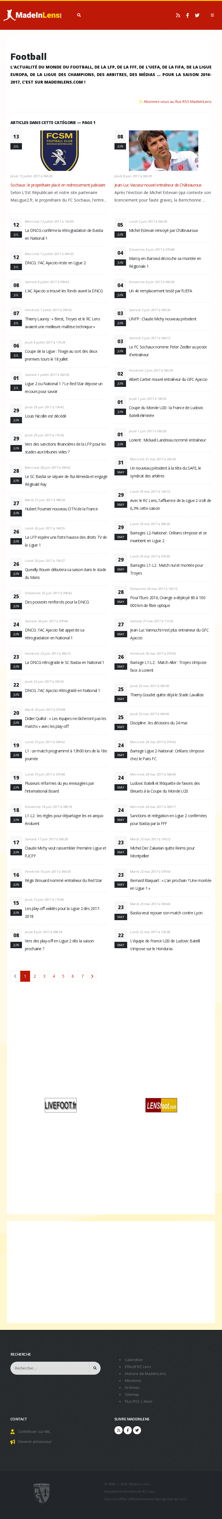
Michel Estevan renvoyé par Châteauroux (163, 230)
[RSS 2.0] (178, 15)
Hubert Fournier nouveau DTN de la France (61, 509)
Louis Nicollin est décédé (45, 416)
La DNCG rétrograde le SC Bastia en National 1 (64, 662)
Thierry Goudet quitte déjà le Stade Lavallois (167, 694)
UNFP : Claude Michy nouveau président (162, 319)
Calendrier (134, 1359)
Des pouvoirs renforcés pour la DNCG (57, 602)
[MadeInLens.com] (42, 1493)
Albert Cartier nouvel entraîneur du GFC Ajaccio (168, 379)
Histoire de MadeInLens (145, 1373)
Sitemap (132, 1394)
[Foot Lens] (161, 1105)
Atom (147, 1401)
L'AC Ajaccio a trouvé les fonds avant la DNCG (64, 291)
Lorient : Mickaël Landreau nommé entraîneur (167, 440)
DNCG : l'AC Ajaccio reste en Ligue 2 (55, 262)
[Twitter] (197, 15)
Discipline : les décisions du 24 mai (158, 723)
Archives (132, 1387)
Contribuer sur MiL (34, 1431)
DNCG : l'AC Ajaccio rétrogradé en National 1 (62, 690)
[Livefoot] (61, 1105)
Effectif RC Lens (138, 1366)
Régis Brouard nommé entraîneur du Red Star (63, 880)
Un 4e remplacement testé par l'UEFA (160, 291)
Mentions (133, 1380)
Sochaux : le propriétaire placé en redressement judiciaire (57, 185)
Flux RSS (132, 1401)
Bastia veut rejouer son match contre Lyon (166, 913)
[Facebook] (188, 15)
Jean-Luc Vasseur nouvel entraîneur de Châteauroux (157, 185)
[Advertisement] (111, 1041)
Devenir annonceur (35, 1441)
